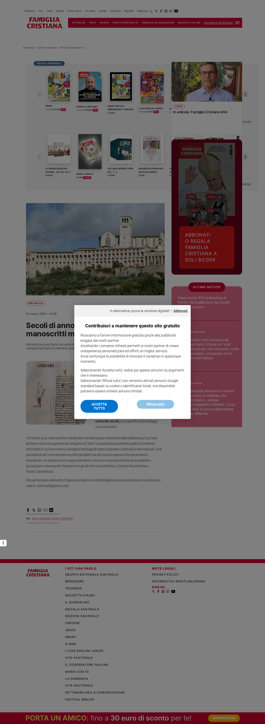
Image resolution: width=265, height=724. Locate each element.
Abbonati (180, 311)
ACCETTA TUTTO (99, 406)
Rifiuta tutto (155, 404)
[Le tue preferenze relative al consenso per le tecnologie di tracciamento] (3, 543)
